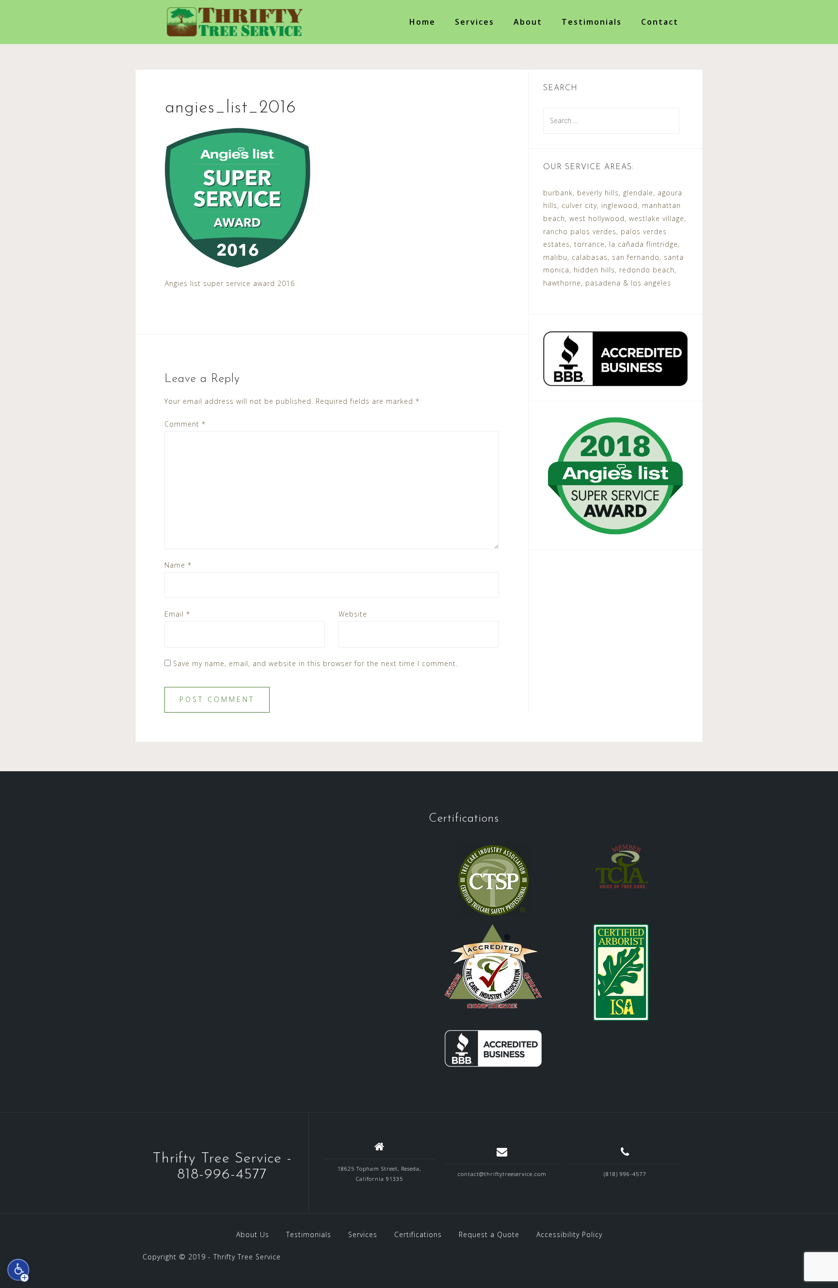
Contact (659, 21)
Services (474, 21)
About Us (252, 1234)
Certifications (418, 1234)
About (528, 21)
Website (352, 614)
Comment (185, 424)
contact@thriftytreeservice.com (502, 1173)
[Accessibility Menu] (18, 1270)
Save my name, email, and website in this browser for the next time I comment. (315, 663)
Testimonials (592, 21)
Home (422, 21)
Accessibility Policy (569, 1234)
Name (178, 565)
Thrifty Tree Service (247, 1256)
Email (177, 614)
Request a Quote (489, 1234)
